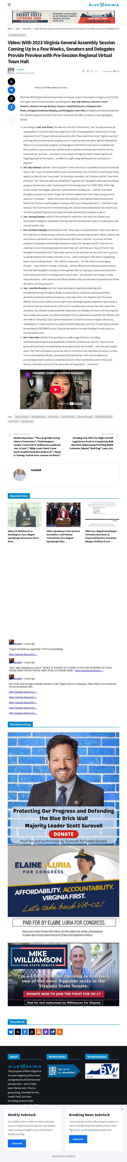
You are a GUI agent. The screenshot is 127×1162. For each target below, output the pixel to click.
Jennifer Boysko (84, 417)
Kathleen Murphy (104, 417)
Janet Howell (68, 417)
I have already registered (63, 1156)
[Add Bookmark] (11, 120)
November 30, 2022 (25, 73)
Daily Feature (22, 417)
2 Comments (107, 71)
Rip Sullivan (27, 421)
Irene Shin (53, 417)
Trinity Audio (50, 88)
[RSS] (60, 1032)
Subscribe (17, 1143)
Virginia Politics (17, 35)
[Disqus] (63, 592)
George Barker (38, 417)
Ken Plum (13, 421)
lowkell (20, 69)
